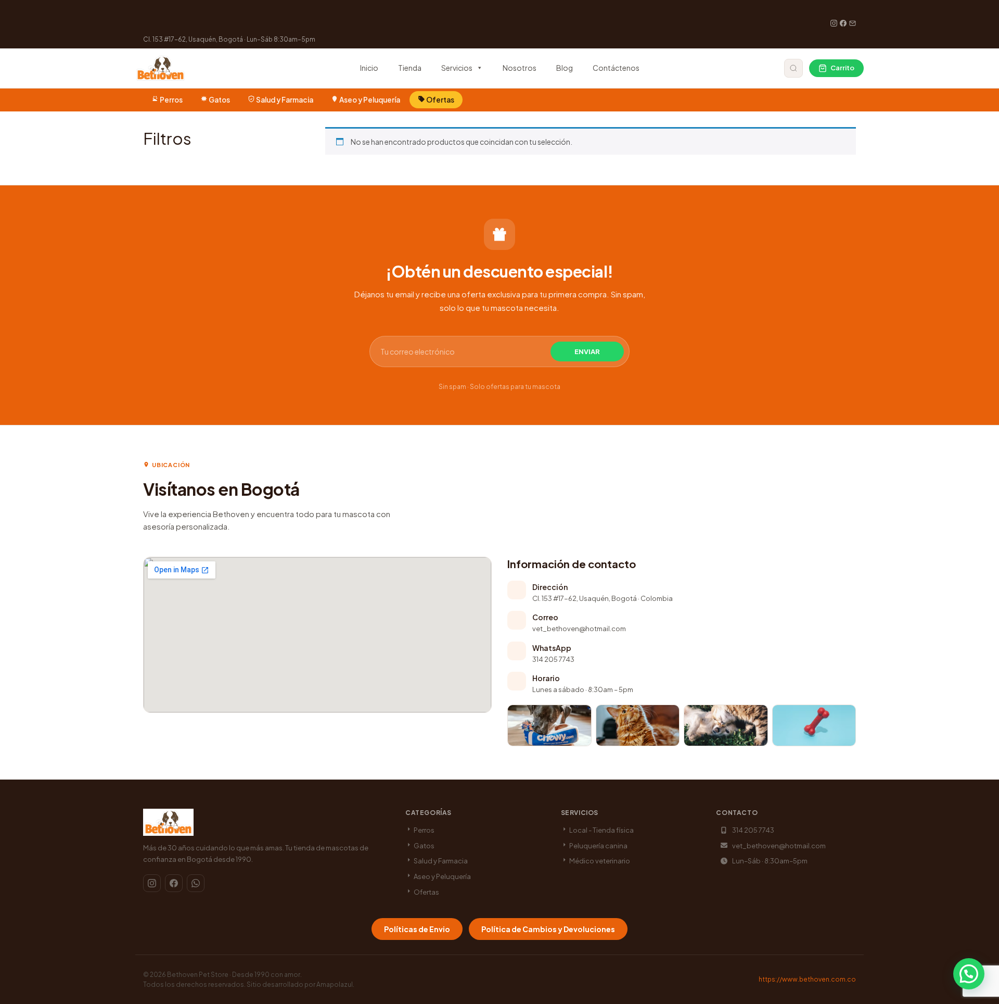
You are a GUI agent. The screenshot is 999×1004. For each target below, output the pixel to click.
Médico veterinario (599, 861)
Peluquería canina (597, 846)
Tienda (409, 67)
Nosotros (519, 67)
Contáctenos (616, 67)
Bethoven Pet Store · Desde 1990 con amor (233, 974)
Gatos (219, 99)
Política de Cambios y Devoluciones (548, 929)
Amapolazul (334, 984)
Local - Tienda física (601, 830)
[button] (968, 973)
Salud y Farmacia (284, 99)
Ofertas (439, 99)
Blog (564, 67)
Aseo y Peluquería (369, 99)
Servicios (456, 67)
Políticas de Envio (417, 929)
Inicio (369, 67)
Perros (171, 99)
